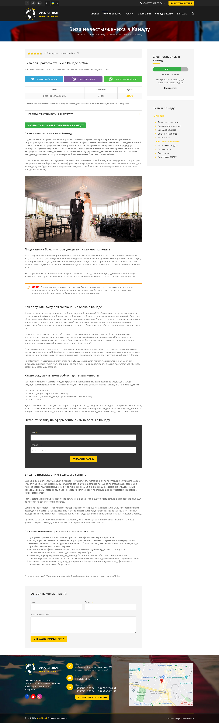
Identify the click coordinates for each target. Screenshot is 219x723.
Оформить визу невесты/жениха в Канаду (55, 125)
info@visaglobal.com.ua (87, 679)
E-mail (89, 602)
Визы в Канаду (97, 34)
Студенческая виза (167, 133)
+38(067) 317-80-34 (86, 688)
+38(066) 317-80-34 (86, 691)
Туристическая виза (168, 122)
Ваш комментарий (41, 614)
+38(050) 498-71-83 (106, 691)
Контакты (182, 14)
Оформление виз (112, 14)
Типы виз (158, 116)
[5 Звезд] (40, 53)
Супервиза (163, 153)
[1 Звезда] (29, 53)
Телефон (36, 445)
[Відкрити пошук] (192, 13)
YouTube (33, 3)
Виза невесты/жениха (169, 141)
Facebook (27, 3)
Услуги (129, 14)
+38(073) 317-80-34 (106, 688)
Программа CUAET (167, 157)
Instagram (39, 3)
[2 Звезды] (32, 53)
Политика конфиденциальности (180, 718)
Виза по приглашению (169, 126)
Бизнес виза (164, 137)
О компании (144, 14)
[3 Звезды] (35, 53)
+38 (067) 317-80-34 (152, 3)
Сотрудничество (164, 14)
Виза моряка (164, 149)
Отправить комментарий (49, 638)
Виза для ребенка (167, 129)
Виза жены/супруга (168, 145)
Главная (94, 14)
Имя (34, 432)
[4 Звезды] (37, 53)
